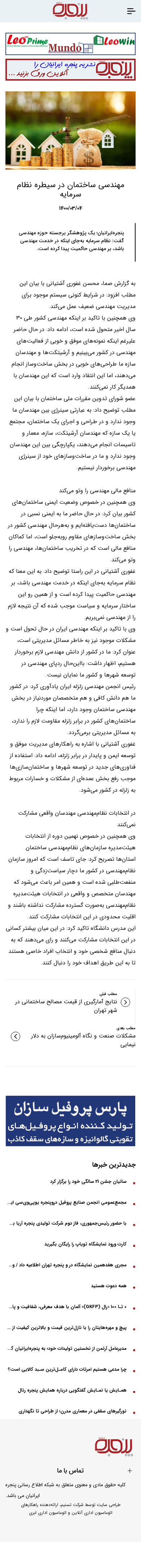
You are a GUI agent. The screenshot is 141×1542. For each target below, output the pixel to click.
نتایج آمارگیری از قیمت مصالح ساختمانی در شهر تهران (66, 1006)
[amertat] (70, 44)
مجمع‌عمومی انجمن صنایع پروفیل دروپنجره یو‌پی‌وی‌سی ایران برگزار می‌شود (67, 1202)
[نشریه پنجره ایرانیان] (131, 11)
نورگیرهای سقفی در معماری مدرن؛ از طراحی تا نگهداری (72, 1411)
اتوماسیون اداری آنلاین (92, 1512)
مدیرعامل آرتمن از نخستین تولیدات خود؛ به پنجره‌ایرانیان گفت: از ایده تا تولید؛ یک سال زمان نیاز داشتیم (67, 1348)
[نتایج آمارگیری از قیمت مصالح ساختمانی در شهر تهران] (125, 1002)
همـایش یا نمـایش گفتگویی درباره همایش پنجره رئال (72, 1390)
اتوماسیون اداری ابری (48, 1512)
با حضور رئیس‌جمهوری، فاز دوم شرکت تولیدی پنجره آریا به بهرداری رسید (67, 1223)
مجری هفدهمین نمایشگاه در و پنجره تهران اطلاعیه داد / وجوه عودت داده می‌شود (67, 1265)
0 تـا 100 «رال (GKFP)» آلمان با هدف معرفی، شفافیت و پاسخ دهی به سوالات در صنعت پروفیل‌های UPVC (67, 1307)
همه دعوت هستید (109, 1286)
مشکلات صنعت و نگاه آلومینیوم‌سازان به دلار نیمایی (83, 1040)
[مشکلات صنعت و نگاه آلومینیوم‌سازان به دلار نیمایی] (15, 1036)
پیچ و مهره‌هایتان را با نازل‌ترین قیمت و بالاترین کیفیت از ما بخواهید (67, 1327)
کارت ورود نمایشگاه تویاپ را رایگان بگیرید (85, 1244)
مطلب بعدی (126, 1028)
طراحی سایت (108, 1504)
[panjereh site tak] (70, 70)
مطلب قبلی (108, 994)
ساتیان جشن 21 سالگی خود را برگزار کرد (88, 1181)
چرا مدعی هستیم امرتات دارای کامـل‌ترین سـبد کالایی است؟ (67, 1369)
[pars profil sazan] (70, 1121)
